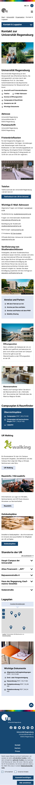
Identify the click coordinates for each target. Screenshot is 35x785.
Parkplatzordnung (19, 685)
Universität (10, 17)
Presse (17, 751)
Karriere (17, 748)
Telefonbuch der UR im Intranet (17, 197)
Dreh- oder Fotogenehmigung (17, 677)
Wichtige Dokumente (11, 106)
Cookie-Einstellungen (17, 604)
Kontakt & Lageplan (12, 24)
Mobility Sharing (12, 314)
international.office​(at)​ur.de (11, 220)
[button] (11, 627)
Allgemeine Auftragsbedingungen (19, 673)
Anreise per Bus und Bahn (16, 307)
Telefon (6, 93)
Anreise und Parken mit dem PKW (19, 310)
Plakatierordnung (19, 690)
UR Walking (9, 468)
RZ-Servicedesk (16, 233)
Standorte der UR (10, 103)
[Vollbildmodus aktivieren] (3, 617)
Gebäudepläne (10, 544)
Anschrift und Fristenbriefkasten (15, 90)
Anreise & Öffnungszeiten (13, 97)
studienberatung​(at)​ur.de (22, 214)
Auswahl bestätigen (23, 777)
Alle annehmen (25, 783)
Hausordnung (17, 681)
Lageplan (10, 425)
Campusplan (18, 416)
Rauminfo (9, 506)
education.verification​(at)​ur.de (11, 273)
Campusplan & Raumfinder (13, 100)
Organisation (20, 17)
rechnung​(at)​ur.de (17, 230)
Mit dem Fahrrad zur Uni (15, 304)
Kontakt (17, 745)
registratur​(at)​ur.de (8, 239)
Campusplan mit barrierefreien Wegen (19, 420)
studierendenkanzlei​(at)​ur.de (11, 226)
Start (3, 17)
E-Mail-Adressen (21, 93)
